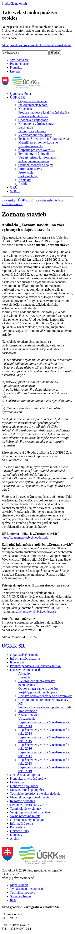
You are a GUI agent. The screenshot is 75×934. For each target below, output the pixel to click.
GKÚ (14, 187)
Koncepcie (25, 108)
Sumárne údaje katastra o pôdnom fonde (44, 707)
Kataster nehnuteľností (33, 116)
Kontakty (16, 67)
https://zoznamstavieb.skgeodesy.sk (25, 537)
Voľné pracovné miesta (33, 161)
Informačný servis (30, 168)
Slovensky (8, 200)
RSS (13, 900)
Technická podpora (22, 892)
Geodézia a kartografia (33, 120)
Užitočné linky (28, 176)
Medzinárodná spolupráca (35, 135)
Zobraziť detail (61, 45)
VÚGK (15, 191)
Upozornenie (26, 718)
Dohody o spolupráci (32, 131)
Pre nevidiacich (20, 63)
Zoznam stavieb (12, 204)
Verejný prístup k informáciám (38, 157)
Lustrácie (24, 677)
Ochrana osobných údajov (35, 165)
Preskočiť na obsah (14, 3)
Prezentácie (25, 172)
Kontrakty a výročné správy (36, 123)
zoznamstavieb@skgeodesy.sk (36, 611)
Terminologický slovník (34, 153)
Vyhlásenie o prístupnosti (26, 888)
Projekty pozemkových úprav (37, 692)
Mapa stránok (19, 885)
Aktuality (24, 673)
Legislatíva (25, 127)
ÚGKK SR (17, 97)
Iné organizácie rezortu (33, 105)
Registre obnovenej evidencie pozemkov (45, 696)
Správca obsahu (20, 896)
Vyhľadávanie (19, 60)
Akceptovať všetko (15, 45)
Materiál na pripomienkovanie (38, 142)
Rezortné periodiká (30, 146)
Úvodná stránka (20, 93)
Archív (23, 183)
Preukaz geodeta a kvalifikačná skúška (43, 112)
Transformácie (27, 711)
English (15, 71)
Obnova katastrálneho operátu (38, 688)
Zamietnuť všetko (40, 45)
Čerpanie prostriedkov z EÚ (36, 150)
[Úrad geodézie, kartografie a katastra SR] (21, 86)
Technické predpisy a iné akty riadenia (43, 138)
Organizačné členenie (32, 101)
